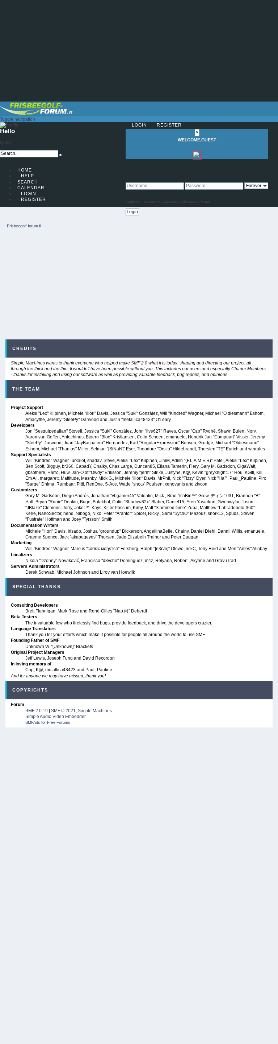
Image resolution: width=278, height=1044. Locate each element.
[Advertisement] (139, 51)
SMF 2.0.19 (36, 710)
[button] (17, 119)
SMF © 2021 (63, 710)
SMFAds (32, 722)
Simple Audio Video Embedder (55, 716)
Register (169, 125)
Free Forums (58, 722)
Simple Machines (95, 710)
